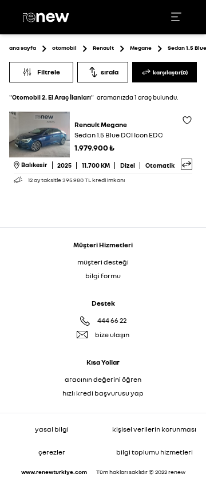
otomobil (64, 47)
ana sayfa (22, 47)
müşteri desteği (103, 262)
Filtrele (48, 72)
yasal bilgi (52, 429)
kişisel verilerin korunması (154, 429)
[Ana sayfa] (47, 17)
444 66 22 (111, 320)
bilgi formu (103, 275)
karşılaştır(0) (170, 72)
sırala (109, 72)
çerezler (51, 452)
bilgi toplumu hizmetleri (154, 452)
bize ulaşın (112, 334)
